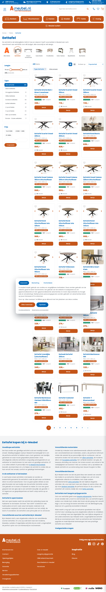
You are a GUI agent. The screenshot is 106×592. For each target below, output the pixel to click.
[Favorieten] (98, 9)
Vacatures (41, 567)
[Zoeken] (88, 9)
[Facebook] (89, 544)
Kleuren (74, 558)
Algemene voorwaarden (10, 589)
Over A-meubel (42, 550)
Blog (73, 554)
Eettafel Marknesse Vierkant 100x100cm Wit (42, 400)
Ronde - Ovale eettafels (15, 118)
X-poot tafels (15, 111)
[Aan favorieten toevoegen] (36, 75)
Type (6, 81)
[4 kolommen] (74, 64)
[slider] (10, 69)
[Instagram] (94, 544)
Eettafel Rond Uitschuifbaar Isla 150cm (42, 269)
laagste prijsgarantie (84, 497)
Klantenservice (7, 550)
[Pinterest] (102, 544)
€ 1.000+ (8, 135)
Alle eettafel (15, 85)
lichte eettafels (88, 489)
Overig (98, 19)
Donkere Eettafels (15, 100)
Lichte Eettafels (15, 103)
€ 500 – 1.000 (20, 131)
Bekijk (44, 107)
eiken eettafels (87, 458)
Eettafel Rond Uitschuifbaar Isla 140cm (90, 223)
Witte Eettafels (15, 96)
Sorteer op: (82, 64)
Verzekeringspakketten (10, 575)
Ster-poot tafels (15, 115)
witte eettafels (73, 482)
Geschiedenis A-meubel (45, 562)
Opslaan (42, 305)
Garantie (5, 567)
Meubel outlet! (54, 26)
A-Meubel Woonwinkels (37, 465)
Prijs (6, 127)
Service (4, 571)
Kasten (51, 19)
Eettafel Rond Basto (91, 133)
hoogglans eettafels (69, 460)
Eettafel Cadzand (66, 398)
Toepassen (10, 145)
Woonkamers (33, 19)
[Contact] (94, 9)
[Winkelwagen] (102, 9)
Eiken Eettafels (15, 89)
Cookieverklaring (24, 589)
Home (4, 33)
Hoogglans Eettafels (15, 92)
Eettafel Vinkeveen (66, 267)
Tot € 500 (9, 131)
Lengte (7, 65)
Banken (13, 19)
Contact (5, 554)
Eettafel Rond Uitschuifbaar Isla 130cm (66, 223)
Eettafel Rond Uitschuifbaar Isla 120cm (42, 223)
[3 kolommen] (70, 64)
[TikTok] (98, 544)
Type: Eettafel (40, 69)
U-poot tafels (15, 107)
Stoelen (67, 19)
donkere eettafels (67, 487)
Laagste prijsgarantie (45, 554)
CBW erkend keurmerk (45, 558)
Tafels (83, 19)
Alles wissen (53, 69)
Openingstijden (7, 558)
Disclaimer (33, 589)
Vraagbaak (6, 579)
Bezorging (6, 562)
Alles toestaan (27, 305)
